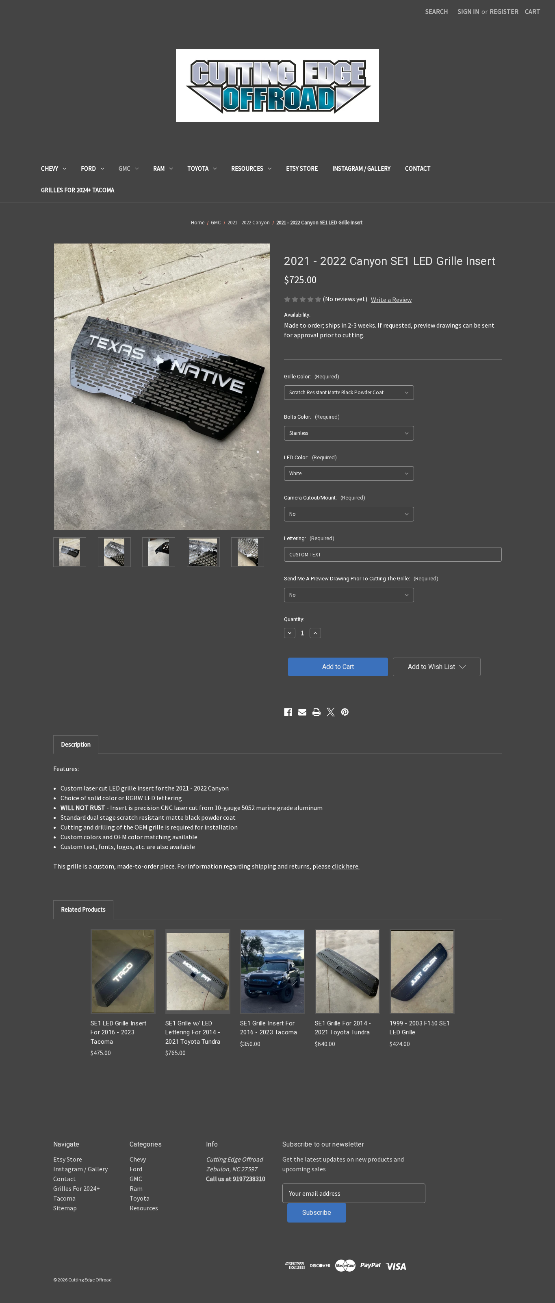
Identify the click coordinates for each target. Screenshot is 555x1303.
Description (76, 744)
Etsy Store (302, 168)
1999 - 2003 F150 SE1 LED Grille (420, 1028)
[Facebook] (288, 712)
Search (436, 11)
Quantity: (294, 619)
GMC (124, 168)
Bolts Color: (312, 417)
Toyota (197, 168)
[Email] (302, 712)
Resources (247, 168)
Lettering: (309, 538)
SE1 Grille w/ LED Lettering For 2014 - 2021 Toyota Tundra (193, 1032)
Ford (88, 168)
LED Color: (310, 457)
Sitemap (65, 1208)
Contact (418, 168)
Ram (159, 168)
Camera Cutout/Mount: (324, 498)
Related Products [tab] (83, 909)
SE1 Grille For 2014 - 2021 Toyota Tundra (343, 1028)
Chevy (49, 168)
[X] (331, 712)
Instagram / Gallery (361, 168)
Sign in (468, 11)
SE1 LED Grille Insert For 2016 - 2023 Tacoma (118, 1032)
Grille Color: (311, 377)
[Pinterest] (345, 712)
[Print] (316, 712)
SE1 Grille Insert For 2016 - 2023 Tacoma (268, 1028)
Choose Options (123, 971)
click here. (346, 866)
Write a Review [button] (391, 299)
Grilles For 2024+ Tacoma (77, 190)
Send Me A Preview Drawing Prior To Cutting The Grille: (361, 578)
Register (504, 11)
